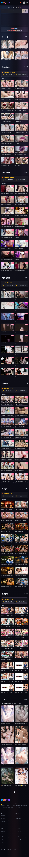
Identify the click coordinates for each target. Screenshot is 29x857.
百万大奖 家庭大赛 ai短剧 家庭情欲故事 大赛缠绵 (11, 586)
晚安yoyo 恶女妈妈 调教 (6, 204)
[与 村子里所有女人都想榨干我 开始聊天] (21, 713)
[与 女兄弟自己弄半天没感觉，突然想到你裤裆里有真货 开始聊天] (21, 734)
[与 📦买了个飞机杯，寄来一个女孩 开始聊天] (21, 755)
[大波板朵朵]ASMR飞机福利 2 (7, 332)
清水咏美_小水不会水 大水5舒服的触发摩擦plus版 (11, 248)
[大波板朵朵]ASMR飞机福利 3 (21, 332)
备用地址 (17, 824)
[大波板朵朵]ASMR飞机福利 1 (21, 321)
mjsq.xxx (16, 28)
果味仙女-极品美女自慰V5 (6, 154)
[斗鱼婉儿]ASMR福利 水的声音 (7, 354)
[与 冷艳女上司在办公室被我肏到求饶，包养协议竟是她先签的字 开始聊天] (7, 734)
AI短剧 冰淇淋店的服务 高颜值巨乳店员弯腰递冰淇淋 (12, 520)
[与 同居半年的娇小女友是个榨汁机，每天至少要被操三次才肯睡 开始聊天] (7, 755)
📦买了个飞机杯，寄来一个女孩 (22, 765)
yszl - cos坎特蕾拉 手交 (6, 426)
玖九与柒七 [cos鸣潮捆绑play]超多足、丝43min (11, 237)
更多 (25, 36)
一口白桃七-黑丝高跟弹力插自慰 (22, 132)
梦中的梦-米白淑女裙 (19, 88)
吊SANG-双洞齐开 (19, 121)
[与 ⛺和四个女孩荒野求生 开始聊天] (7, 776)
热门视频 (3, 818)
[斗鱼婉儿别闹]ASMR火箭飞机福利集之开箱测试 (11, 365)
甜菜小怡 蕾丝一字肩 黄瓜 (20, 204)
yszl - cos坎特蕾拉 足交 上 (20, 426)
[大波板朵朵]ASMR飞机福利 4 (7, 343)
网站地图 (3, 831)
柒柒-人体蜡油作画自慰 (6, 88)
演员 (2, 834)
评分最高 (3, 824)
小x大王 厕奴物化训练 (19, 404)
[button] (2, 19)
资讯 (2, 842)
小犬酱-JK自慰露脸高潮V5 (6, 121)
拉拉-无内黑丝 (18, 165)
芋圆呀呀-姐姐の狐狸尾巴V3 (21, 48)
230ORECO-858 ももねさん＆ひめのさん (10, 692)
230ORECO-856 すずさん (20, 670)
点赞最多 (3, 821)
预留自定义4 (18, 839)
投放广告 (17, 821)
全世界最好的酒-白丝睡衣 (6, 48)
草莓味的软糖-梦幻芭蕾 (6, 59)
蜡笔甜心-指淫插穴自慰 (20, 99)
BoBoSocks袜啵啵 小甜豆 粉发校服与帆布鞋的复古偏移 (12, 448)
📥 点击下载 (18, 30)
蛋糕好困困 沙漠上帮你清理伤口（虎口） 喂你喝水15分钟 (13, 259)
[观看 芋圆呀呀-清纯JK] (21, 55)
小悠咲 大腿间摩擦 (5, 215)
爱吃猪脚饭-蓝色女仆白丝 (6, 143)
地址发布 (17, 815)
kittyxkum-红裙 (18, 143)
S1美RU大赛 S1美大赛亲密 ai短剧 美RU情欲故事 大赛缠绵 (13, 553)
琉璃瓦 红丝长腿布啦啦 (20, 270)
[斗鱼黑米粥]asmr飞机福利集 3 (7, 310)
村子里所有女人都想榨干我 (21, 723)
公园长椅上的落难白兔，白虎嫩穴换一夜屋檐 (10, 723)
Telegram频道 (19, 818)
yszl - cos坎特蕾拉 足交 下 (6, 437)
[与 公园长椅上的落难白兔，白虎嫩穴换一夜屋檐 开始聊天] (7, 713)
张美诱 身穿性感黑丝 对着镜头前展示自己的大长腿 (11, 459)
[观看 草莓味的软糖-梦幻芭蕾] (7, 55)
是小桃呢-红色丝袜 (5, 165)
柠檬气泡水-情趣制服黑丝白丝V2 (8, 110)
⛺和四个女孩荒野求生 (6, 785)
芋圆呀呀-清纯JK (18, 59)
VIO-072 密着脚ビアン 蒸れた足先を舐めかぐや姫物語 (12, 648)
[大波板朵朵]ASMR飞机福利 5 (21, 343)
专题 (2, 839)
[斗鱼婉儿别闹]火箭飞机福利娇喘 (8, 376)
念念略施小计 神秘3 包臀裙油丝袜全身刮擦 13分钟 (11, 193)
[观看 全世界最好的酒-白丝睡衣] (7, 44)
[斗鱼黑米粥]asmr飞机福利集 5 (7, 321)
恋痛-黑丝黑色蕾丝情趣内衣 (7, 99)
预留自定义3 (18, 836)
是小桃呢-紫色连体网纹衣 (20, 154)
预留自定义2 (18, 834)
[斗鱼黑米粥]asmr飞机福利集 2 (21, 299)
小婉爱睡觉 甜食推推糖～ (20, 226)
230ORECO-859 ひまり (20, 681)
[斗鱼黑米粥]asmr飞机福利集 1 (7, 299)
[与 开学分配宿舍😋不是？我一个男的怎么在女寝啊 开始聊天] (21, 776)
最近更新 (3, 815)
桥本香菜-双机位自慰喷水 (6, 132)
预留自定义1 (18, 831)
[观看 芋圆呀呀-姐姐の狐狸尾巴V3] (21, 44)
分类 (2, 836)
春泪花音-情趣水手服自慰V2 (21, 110)
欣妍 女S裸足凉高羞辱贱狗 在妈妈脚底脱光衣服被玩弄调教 (13, 404)
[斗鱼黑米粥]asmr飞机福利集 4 (21, 310)
